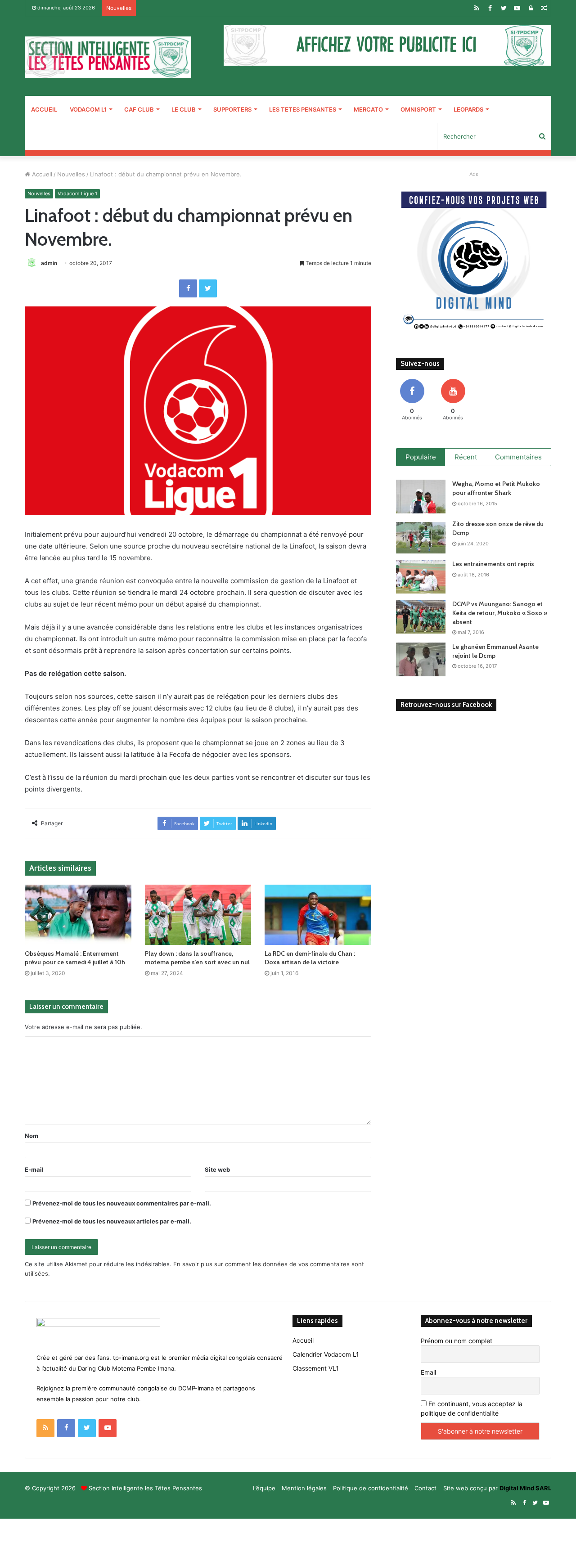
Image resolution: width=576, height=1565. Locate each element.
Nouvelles (71, 174)
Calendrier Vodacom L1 (325, 1354)
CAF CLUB (139, 109)
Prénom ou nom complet (456, 1341)
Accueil (41, 174)
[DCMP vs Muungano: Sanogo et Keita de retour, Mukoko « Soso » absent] (421, 617)
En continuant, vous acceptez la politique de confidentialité (471, 1408)
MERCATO (368, 109)
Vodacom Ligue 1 (77, 193)
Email (428, 1372)
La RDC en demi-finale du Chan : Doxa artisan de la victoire (310, 957)
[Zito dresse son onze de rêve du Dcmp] (421, 536)
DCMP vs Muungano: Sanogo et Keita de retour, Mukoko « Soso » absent (499, 612)
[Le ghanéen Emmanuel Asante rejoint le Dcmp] (421, 659)
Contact (425, 1488)
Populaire (420, 457)
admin (49, 263)
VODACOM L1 (88, 109)
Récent (465, 457)
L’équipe (264, 1488)
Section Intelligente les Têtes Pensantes (145, 1488)
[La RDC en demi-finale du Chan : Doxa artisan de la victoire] (318, 914)
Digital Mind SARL (525, 1488)
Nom (31, 1135)
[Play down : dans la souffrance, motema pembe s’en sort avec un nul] (198, 914)
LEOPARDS (468, 109)
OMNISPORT (418, 109)
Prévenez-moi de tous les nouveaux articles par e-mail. (111, 1221)
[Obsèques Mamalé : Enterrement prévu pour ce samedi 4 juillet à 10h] (78, 914)
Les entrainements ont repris (493, 564)
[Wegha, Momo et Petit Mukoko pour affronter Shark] (421, 496)
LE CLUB (183, 109)
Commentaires (518, 457)
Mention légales (304, 1488)
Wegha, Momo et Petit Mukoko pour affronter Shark (496, 488)
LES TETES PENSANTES (302, 109)
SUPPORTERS (232, 109)
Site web (217, 1169)
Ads (473, 174)
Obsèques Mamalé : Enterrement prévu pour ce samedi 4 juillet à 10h (75, 957)
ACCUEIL (44, 109)
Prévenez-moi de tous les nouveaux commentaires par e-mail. (121, 1203)
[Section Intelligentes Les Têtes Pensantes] (108, 57)
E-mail (34, 1169)
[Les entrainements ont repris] (421, 577)
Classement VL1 (315, 1368)
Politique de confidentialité (370, 1488)
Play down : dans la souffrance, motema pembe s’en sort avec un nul (197, 957)
